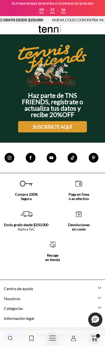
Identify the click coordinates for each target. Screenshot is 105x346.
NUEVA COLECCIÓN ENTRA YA (74, 20)
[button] (10, 338)
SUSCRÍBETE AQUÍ (52, 127)
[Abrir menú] (52, 338)
